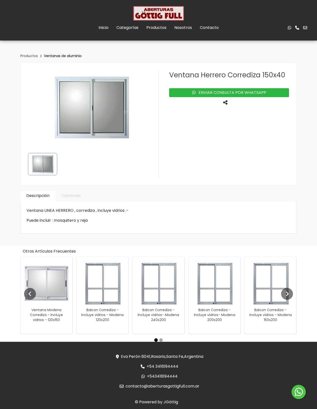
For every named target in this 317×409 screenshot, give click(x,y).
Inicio (103, 27)
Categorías (127, 27)
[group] (92, 107)
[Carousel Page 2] (161, 340)
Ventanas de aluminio (63, 55)
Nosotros (183, 27)
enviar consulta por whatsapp (231, 92)
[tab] (37, 196)
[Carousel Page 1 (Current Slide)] (156, 340)
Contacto (209, 27)
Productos (156, 27)
